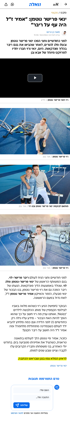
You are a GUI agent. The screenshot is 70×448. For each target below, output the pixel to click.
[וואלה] (35, 4)
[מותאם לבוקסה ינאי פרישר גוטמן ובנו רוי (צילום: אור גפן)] (35, 187)
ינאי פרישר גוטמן (58, 366)
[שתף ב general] (6, 4)
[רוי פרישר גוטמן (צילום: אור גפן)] (35, 134)
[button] (55, 4)
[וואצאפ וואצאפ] (12, 4)
